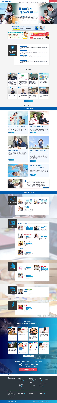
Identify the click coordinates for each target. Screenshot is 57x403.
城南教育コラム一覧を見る (28, 355)
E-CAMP (20, 386)
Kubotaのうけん (21, 380)
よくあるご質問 (50, 2)
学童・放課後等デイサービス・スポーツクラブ (29, 229)
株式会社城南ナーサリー (32, 393)
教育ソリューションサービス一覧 (27, 2)
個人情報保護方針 (10, 401)
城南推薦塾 (31, 380)
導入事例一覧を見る (28, 100)
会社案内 (54, 2)
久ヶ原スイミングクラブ (11, 394)
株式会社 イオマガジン (21, 393)
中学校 (27, 243)
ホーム (20, 2)
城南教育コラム (44, 2)
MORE (12, 54)
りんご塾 (20, 385)
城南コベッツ (31, 383)
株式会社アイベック (41, 393)
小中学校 (27, 207)
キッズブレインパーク (22, 379)
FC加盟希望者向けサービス (37, 2)
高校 (30, 308)
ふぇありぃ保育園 (21, 384)
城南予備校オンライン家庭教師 (34, 379)
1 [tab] (28, 23)
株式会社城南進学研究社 (11, 378)
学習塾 (31, 227)
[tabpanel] (28, 13)
